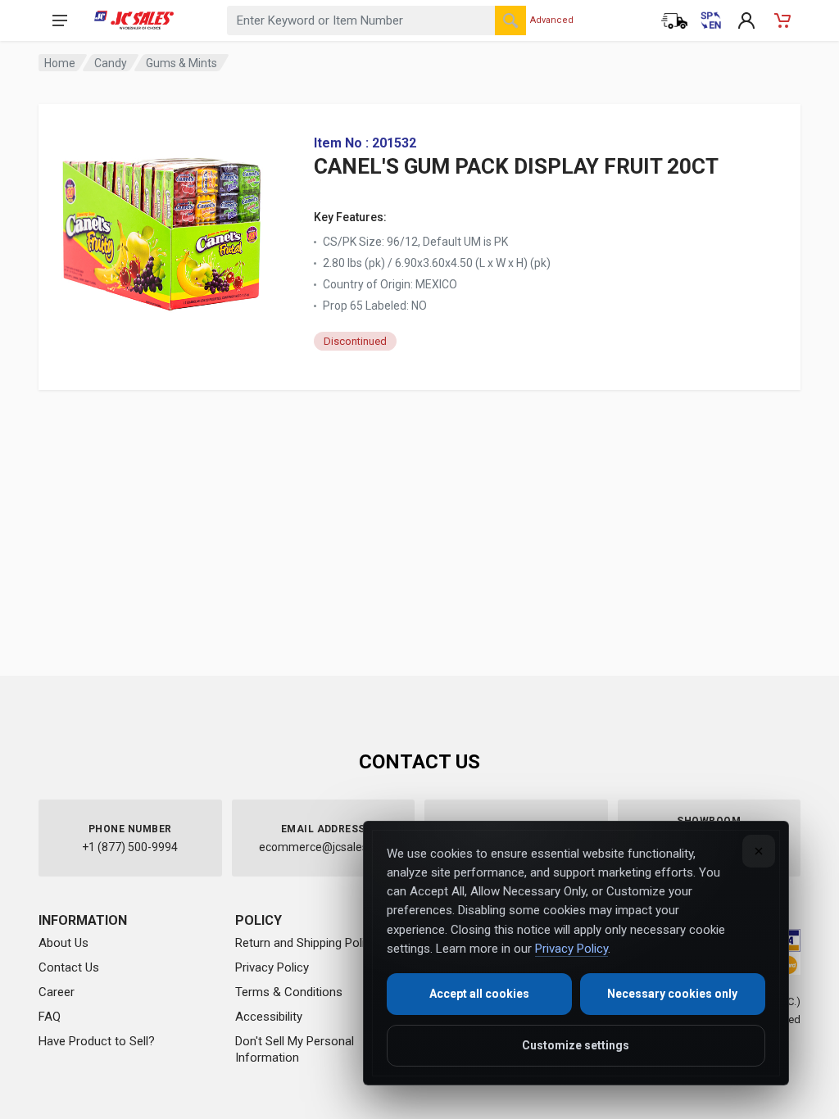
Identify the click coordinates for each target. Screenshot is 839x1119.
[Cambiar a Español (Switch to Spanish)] (710, 20)
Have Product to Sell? (97, 1041)
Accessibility (268, 1016)
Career (57, 992)
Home (59, 63)
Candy (110, 63)
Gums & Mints (181, 63)
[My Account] (746, 20)
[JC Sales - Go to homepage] (134, 20)
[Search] (510, 20)
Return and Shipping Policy (306, 943)
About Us (63, 943)
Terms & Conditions (288, 992)
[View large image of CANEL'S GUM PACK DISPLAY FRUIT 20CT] (161, 229)
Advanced (552, 20)
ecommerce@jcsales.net (323, 847)
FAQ (50, 1016)
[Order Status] (674, 20)
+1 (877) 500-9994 (130, 847)
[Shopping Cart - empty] (782, 20)
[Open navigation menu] (60, 20)
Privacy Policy (272, 967)
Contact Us (69, 967)
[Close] (758, 851)
